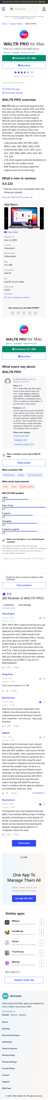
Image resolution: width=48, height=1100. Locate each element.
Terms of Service (9, 1048)
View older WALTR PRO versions (16, 197)
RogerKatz (7, 674)
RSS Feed (6, 1088)
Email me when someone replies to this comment (24, 578)
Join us (41, 1)
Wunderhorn (21, 379)
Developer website (14, 93)
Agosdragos (8, 613)
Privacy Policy (8, 1055)
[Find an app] (11, 9)
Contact (5, 1075)
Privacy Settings (9, 1062)
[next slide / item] (42, 218)
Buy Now (25, 65)
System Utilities (16, 24)
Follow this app (12, 89)
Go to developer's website (18, 297)
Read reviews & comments (13, 83)
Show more (24, 843)
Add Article (7, 1042)
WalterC (6, 733)
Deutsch (14, 1015)
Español (22, 1015)
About (5, 1022)
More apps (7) (12, 972)
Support (5, 1081)
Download (25, 58)
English (5, 1015)
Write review (24, 462)
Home (4, 24)
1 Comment (37, 793)
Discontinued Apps (11, 1035)
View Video (12, 232)
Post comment (24, 585)
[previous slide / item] (6, 218)
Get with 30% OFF (24, 898)
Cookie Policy (8, 1068)
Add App (6, 1028)
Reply (16, 667)
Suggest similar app (24, 980)
